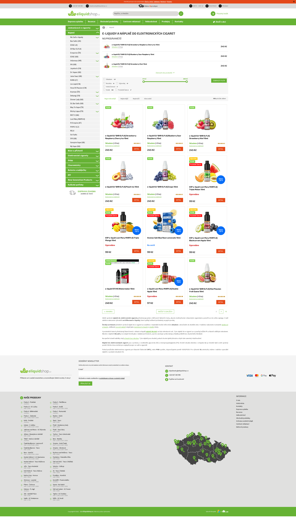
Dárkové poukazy (242, 427)
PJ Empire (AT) (76, 123)
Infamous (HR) (75, 60)
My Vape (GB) (75, 146)
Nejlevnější (124, 99)
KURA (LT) (74, 80)
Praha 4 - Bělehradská (31, 411)
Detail (136, 149)
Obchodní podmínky (243, 418)
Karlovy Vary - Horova (31, 475)
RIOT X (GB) (74, 115)
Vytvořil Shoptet (211, 512)
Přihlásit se (85, 383)
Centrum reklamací (242, 424)
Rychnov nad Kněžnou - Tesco (62, 453)
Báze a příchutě (75, 150)
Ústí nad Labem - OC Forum (61, 489)
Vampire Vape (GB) (77, 142)
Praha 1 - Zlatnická (30, 416)
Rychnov (163, 2)
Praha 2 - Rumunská (59, 411)
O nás (238, 400)
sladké (151, 327)
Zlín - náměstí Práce (30, 494)
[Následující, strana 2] (221, 311)
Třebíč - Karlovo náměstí (31, 439)
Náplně (71, 32)
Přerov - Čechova (29, 485)
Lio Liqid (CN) (75, 84)
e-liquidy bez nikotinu (131, 338)
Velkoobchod (240, 415)
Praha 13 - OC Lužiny (30, 407)
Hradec (169, 2)
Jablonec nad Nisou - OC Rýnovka (35, 430)
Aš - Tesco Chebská (59, 471)
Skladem (111, 79)
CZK (199, 6)
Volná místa (240, 403)
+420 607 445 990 (175, 375)
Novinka (110, 83)
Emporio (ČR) (75, 53)
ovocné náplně (120, 327)
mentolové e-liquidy (141, 327)
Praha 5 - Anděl (58, 407)
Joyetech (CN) (75, 68)
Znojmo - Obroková (59, 448)
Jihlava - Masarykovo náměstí (33, 434)
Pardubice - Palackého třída (61, 457)
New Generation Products (80, 179)
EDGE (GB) (74, 56)
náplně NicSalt (151, 331)
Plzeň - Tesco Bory (59, 430)
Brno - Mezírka (57, 439)
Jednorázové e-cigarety (79, 27)
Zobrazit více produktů (164, 73)
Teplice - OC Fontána (59, 494)
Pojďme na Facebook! (176, 379)
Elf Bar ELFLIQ (75, 49)
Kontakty (239, 406)
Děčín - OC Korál (58, 498)
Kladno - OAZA (57, 416)
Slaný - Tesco (57, 420)
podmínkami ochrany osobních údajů (112, 378)
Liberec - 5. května (29, 425)
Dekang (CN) (75, 95)
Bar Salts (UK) (75, 41)
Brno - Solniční (28, 453)
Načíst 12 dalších (165, 311)
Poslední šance (124, 90)
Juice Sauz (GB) (76, 76)
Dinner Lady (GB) (76, 99)
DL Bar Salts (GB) (76, 103)
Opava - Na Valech (59, 485)
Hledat (181, 13)
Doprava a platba (242, 409)
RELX (72, 130)
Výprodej (123, 83)
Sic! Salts (73, 134)
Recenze (239, 412)
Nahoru (109, 311)
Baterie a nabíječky (77, 170)
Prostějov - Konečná (59, 475)
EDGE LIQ (73, 45)
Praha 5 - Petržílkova (59, 402)
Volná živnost (112, 87)
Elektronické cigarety (78, 155)
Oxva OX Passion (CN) (78, 88)
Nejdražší (136, 99)
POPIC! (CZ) (74, 127)
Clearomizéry (74, 165)
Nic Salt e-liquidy (76, 37)
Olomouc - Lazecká (30, 480)
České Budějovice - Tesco (32, 448)
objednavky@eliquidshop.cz (179, 371)
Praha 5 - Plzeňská (30, 402)
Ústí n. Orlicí (149, 2)
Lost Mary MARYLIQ (77, 119)
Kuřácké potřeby (75, 184)
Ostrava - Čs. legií (29, 489)
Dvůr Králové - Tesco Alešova (33, 471)
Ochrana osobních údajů (244, 421)
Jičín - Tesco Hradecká (31, 466)
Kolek (109, 90)
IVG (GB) (73, 64)
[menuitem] (75, 22)
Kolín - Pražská (28, 420)
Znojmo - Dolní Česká (60, 443)
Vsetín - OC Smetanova (31, 498)
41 (226, 311)
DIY (69, 174)
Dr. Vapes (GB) (75, 72)
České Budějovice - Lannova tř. (33, 443)
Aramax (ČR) (75, 92)
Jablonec (157, 2)
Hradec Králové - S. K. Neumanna (34, 457)
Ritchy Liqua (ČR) (76, 111)
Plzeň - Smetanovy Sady (60, 425)
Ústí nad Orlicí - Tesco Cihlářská (63, 462)
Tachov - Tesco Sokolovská (61, 434)
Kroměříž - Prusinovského (61, 480)
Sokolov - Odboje (58, 466)
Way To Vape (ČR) (77, 107)
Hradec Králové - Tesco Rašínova (34, 462)
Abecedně (147, 99)
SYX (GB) (73, 138)
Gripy (70, 160)
